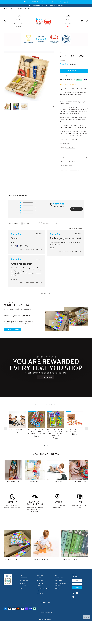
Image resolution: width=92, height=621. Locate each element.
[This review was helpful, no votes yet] (37, 249)
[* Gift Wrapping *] (17, 419)
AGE (68, 16)
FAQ (34, 8)
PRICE (68, 20)
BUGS (56, 575)
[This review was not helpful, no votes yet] (40, 249)
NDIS (38, 591)
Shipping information (70, 153)
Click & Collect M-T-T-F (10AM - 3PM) (75, 89)
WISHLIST (28, 8)
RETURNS (14, 8)
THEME (19, 27)
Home (61, 52)
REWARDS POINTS (68, 161)
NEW (19, 16)
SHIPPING (6, 8)
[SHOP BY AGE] (17, 543)
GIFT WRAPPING (67, 165)
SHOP (21, 575)
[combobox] (32, 223)
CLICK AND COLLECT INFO (71, 170)
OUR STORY (40, 575)
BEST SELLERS (24, 580)
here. (79, 507)
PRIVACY (21, 8)
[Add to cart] (23, 414)
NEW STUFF (23, 578)
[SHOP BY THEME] (74, 543)
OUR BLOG (40, 578)
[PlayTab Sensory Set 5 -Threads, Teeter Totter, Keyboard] (55, 419)
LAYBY (39, 585)
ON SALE (22, 583)
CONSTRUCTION (59, 578)
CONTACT (40, 580)
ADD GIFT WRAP (12, 329)
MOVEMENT (58, 585)
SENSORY (58, 588)
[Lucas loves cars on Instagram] (73, 593)
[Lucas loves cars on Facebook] (77, 593)
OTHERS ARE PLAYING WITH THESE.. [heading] (46, 404)
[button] (46, 619)
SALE (68, 27)
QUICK (19, 20)
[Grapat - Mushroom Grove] (74, 419)
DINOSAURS (58, 580)
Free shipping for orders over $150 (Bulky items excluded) (35, 509)
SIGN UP (77, 588)
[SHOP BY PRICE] (46, 543)
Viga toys (70, 147)
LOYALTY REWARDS (43, 588)
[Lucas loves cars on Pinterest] (73, 597)
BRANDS (68, 23)
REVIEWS (23, 585)
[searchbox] (14, 223)
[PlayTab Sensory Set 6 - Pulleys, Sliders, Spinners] (36, 419)
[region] (46, 2)
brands (12, 507)
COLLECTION (19, 23)
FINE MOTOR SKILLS (60, 583)
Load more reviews (46, 294)
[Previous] (5, 428)
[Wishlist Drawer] (82, 21)
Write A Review (76, 209)
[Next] (86, 428)
